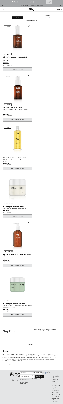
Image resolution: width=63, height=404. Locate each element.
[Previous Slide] (2, 5)
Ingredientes (9, 13)
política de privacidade (24, 383)
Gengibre (16, 13)
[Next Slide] (60, 5)
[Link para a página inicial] (2, 13)
